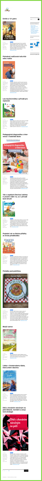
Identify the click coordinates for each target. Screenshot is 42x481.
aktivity (3, 260)
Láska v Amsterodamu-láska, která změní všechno (14, 366)
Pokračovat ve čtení (13, 50)
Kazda (3, 394)
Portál (3, 455)
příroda (5, 125)
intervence (4, 181)
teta (3, 358)
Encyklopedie (4, 220)
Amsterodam (4, 395)
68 (9, 470)
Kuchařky (6, 313)
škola (3, 89)
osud (6, 356)
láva (7, 224)
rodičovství (4, 88)
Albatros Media (4, 82)
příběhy (3, 316)
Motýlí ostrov (8, 326)
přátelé (6, 397)
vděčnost (6, 317)
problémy (4, 86)
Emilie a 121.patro (10, 18)
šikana (6, 88)
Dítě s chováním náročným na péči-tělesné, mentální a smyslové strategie (14, 409)
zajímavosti (4, 226)
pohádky (5, 315)
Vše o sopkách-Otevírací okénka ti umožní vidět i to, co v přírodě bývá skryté (15, 196)
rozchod (6, 398)
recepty (3, 317)
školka (5, 182)
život (3, 399)
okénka (3, 125)
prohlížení (4, 126)
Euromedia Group (5, 354)
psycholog (6, 86)
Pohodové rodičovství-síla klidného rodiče (14, 57)
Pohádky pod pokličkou (12, 271)
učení (7, 182)
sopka (5, 225)
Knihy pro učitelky (5, 178)
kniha (4, 124)
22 (37, 45)
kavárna (7, 395)
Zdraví (6, 456)
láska (3, 315)
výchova (5, 89)
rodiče (5, 87)
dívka (3, 46)
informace (4, 224)
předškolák (4, 261)
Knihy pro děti (4, 43)
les (5, 124)
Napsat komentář (5, 49)
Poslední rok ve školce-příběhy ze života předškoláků (14, 234)
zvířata (3, 127)
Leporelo (6, 123)
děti (3, 124)
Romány (4, 355)
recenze (4, 87)
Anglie (3, 356)
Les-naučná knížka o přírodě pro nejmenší (15, 100)
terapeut (4, 460)
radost (6, 261)
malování (4, 397)
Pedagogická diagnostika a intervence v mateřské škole (15, 135)
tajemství (6, 357)
